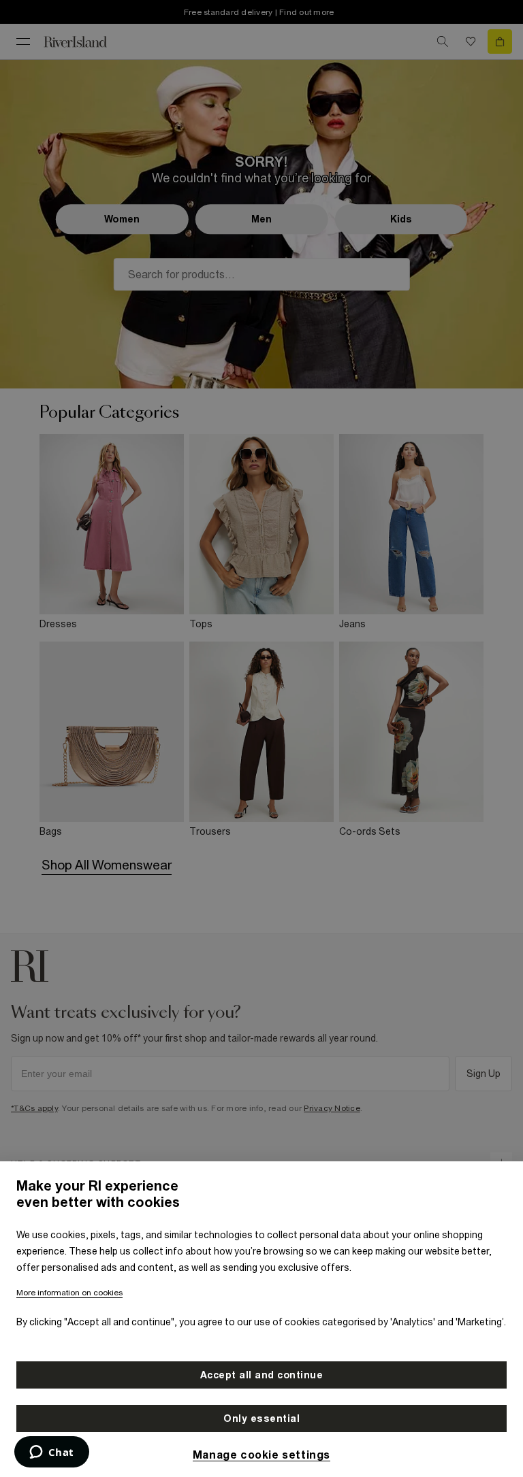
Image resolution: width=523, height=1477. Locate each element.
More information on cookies (69, 1292)
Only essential (261, 1418)
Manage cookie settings (261, 1454)
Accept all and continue (261, 1375)
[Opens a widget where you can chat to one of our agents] (51, 1453)
